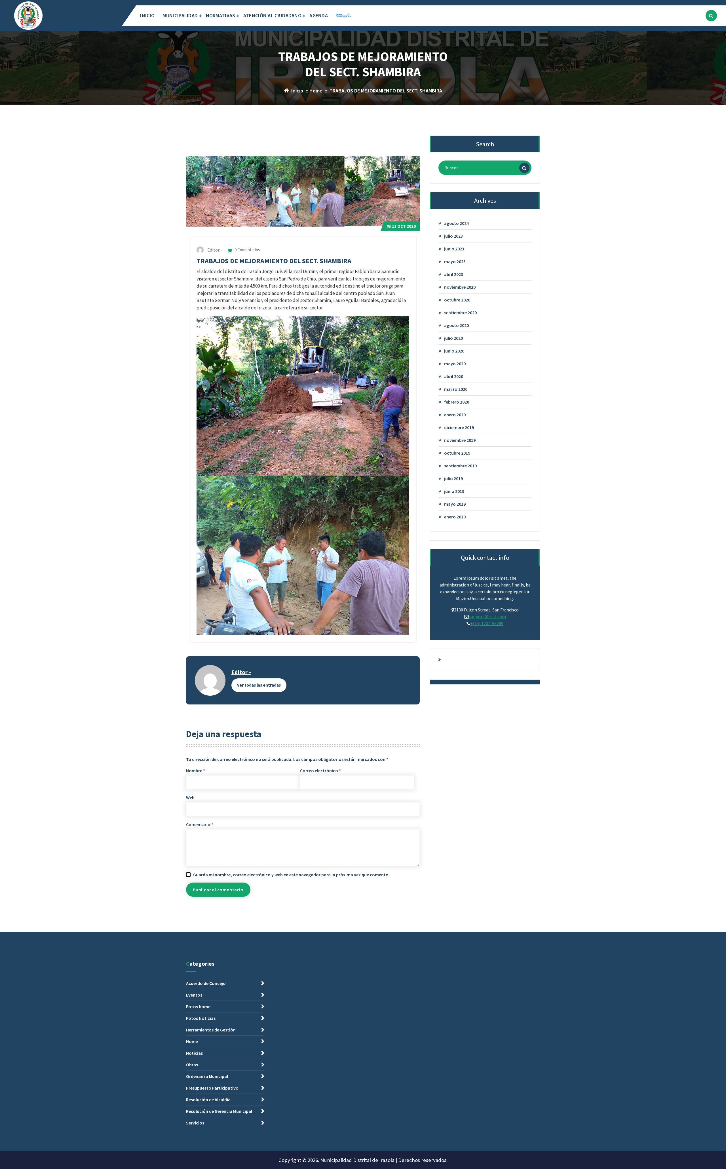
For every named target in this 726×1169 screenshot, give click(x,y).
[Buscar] (524, 168)
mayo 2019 (455, 504)
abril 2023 (453, 274)
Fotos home (198, 1006)
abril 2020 (453, 376)
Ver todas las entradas (259, 685)
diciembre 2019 (459, 427)
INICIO (147, 15)
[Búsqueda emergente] (711, 15)
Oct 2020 (404, 226)
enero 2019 (455, 517)
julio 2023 (453, 236)
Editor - (241, 672)
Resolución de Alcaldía (208, 1099)
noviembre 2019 (460, 440)
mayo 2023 (455, 261)
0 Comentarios (247, 249)
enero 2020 (455, 414)
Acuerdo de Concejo (206, 983)
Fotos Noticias (201, 1018)
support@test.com (487, 616)
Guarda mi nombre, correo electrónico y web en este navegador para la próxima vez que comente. (291, 874)
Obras (192, 1064)
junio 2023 (454, 249)
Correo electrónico (320, 770)
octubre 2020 (457, 300)
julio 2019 (453, 478)
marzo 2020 (455, 389)
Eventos (194, 995)
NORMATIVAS (220, 15)
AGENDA (318, 15)
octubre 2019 (457, 453)
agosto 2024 (456, 223)
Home (315, 90)
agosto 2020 (456, 325)
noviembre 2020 (460, 287)
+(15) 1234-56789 (486, 623)
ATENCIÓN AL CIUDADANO (272, 15)
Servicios (195, 1123)
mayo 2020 (455, 363)
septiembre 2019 (460, 466)
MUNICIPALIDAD (180, 15)
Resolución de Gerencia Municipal (219, 1111)
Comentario (199, 824)
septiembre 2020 (460, 312)
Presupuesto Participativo (212, 1088)
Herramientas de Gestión (211, 1030)
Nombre (195, 770)
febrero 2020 (456, 402)
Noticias (194, 1053)
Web (190, 797)
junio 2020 (454, 351)
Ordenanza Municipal (207, 1076)
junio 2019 (454, 491)
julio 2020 (453, 338)
